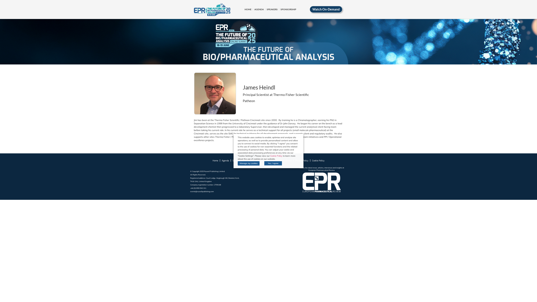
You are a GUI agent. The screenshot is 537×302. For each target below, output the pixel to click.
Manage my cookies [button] (249, 163)
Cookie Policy (318, 160)
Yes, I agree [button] (273, 163)
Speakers (272, 9)
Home (248, 9)
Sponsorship (288, 9)
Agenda (259, 9)
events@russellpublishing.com (202, 191)
